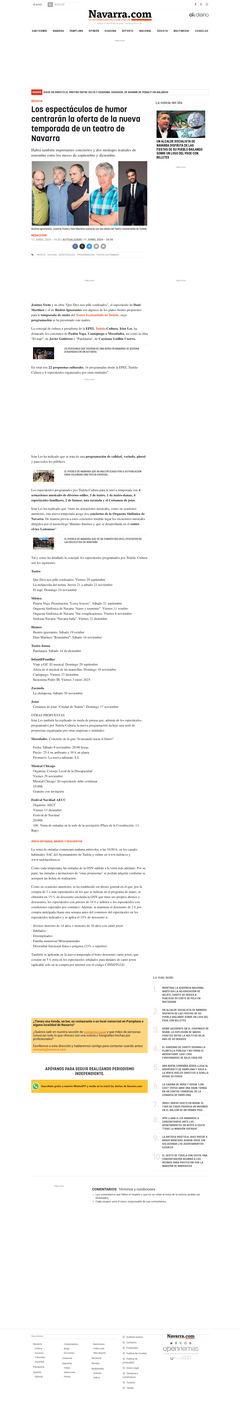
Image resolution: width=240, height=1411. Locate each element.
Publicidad (132, 1348)
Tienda (130, 1388)
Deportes (67, 1363)
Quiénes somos (134, 1337)
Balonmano (99, 1344)
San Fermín (39, 30)
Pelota (67, 1376)
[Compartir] (75, 246)
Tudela (100, 328)
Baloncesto (69, 1372)
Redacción (39, 235)
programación (85, 255)
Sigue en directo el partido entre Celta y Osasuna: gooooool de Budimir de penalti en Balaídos (105, 92)
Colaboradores (71, 1344)
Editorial (39, 1376)
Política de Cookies (136, 1353)
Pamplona (76, 30)
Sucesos (39, 1353)
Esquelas (201, 30)
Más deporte (99, 1353)
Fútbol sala (98, 1348)
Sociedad (39, 1361)
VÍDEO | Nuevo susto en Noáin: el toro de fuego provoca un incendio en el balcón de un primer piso (185, 1107)
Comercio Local (95, 1032)
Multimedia (181, 30)
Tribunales (40, 1357)
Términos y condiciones (136, 1189)
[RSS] (190, 1343)
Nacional (145, 30)
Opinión (94, 30)
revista (41, 255)
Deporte (128, 30)
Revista (162, 30)
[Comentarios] (103, 246)
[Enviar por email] (96, 246)
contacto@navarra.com (49, 1049)
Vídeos (96, 1377)
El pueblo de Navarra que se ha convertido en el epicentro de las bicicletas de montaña (103, 541)
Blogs (67, 1348)
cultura (52, 255)
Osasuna (110, 30)
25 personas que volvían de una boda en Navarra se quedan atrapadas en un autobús (101, 350)
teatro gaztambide (107, 255)
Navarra (58, 30)
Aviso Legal (132, 1368)
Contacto (131, 1342)
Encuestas (69, 1353)
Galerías (97, 1373)
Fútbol (67, 1368)
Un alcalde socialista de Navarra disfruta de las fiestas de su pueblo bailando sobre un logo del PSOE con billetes (180, 149)
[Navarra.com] (120, 15)
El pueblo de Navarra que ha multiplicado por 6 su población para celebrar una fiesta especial (102, 473)
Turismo (130, 1382)
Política (38, 1348)
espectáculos (67, 255)
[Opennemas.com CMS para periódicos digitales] (180, 1352)
